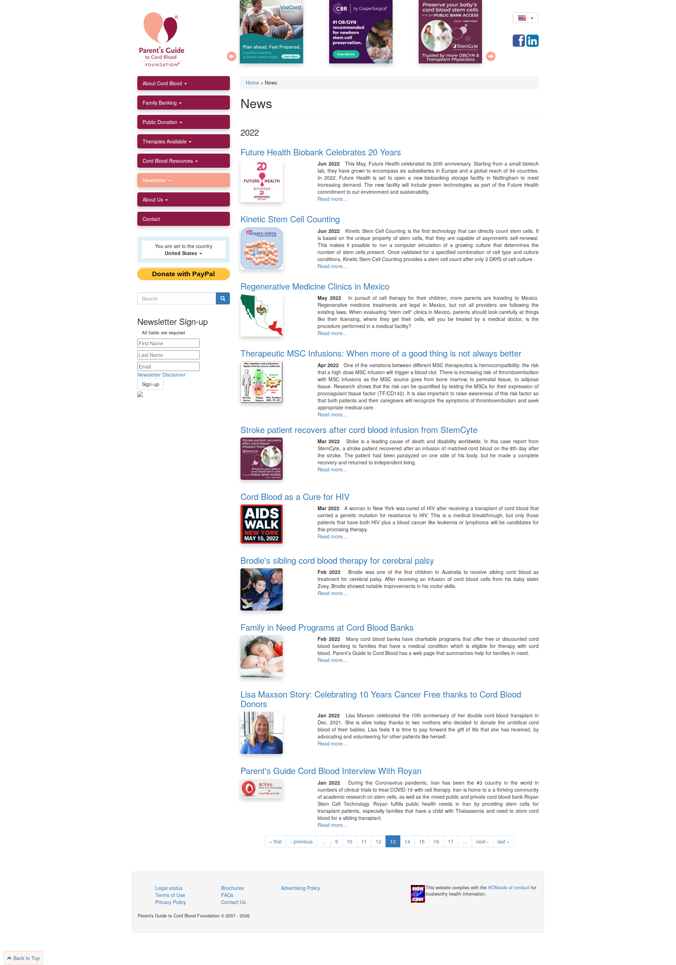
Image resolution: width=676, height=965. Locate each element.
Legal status (168, 887)
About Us (153, 199)
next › (482, 841)
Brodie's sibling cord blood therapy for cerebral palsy (337, 560)
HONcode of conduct (509, 887)
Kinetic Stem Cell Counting (290, 218)
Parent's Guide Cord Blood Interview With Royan (330, 770)
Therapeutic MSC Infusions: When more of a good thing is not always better (380, 353)
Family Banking (160, 102)
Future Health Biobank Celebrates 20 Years (320, 152)
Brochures (232, 887)
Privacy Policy (170, 901)
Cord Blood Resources (168, 160)
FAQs (227, 894)
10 (349, 841)
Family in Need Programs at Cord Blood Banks (327, 627)
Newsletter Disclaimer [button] (161, 374)
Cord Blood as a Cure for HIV (295, 496)
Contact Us (233, 901)
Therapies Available (165, 141)
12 (378, 841)
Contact (151, 218)
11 (364, 841)
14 (407, 841)
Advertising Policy (300, 887)
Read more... (332, 198)
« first (275, 841)
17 (450, 841)
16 (436, 841)
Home (252, 82)
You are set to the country (183, 249)
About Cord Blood (163, 83)
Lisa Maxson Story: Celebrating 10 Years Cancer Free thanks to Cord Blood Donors (380, 698)
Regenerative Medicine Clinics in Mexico (314, 286)
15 (422, 841)
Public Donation (161, 121)
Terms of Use (170, 894)
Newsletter (155, 180)
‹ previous (301, 841)
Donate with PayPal (183, 274)
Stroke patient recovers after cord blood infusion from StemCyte (358, 429)
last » (503, 841)
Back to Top (26, 957)
